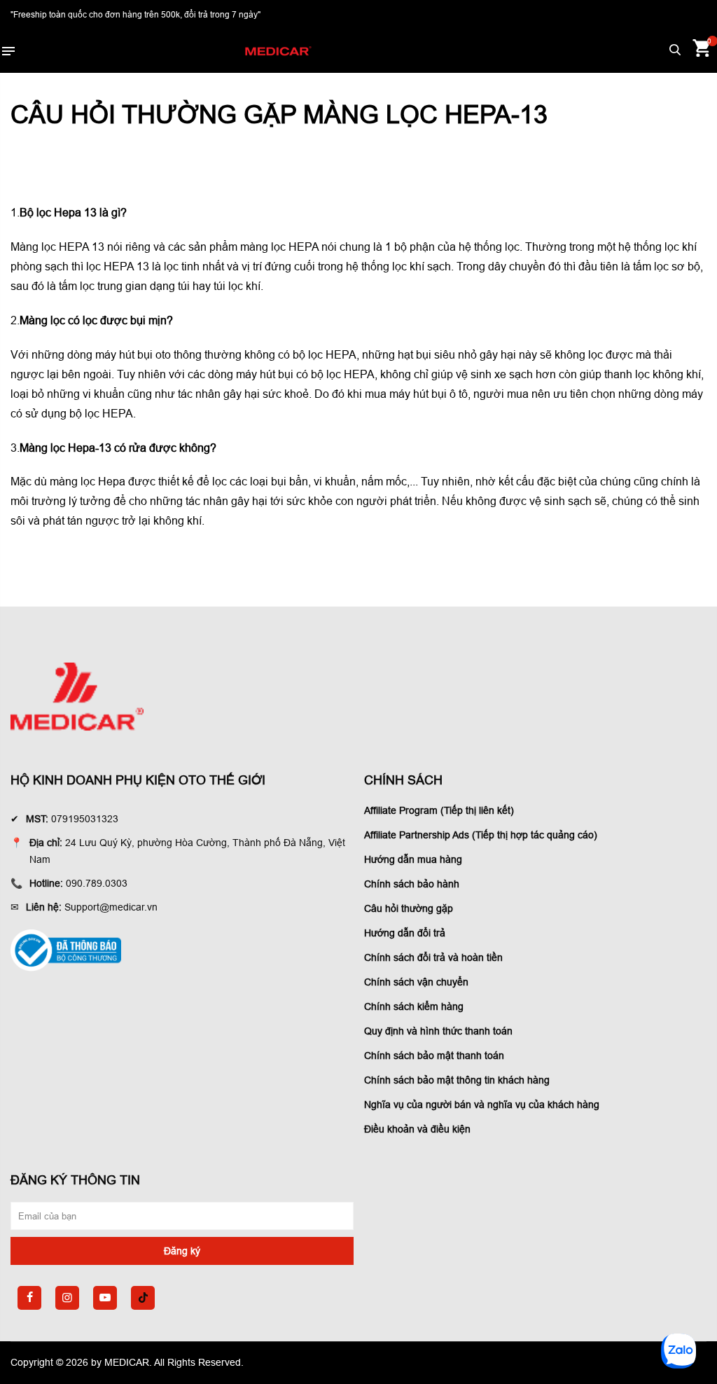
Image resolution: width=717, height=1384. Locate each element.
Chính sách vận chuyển (416, 982)
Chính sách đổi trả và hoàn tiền (433, 957)
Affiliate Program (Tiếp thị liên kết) (439, 810)
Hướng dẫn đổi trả (404, 933)
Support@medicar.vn (111, 907)
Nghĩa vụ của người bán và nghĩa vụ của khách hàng (481, 1104)
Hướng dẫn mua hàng (413, 859)
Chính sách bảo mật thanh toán (434, 1055)
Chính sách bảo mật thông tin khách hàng (457, 1080)
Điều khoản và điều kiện (417, 1129)
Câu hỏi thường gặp (408, 908)
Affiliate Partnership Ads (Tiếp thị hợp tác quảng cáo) (480, 834)
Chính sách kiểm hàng (414, 1006)
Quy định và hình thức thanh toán (438, 1031)
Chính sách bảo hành (411, 884)
